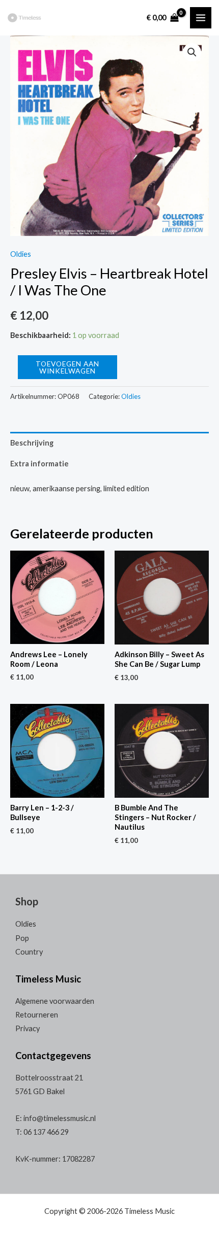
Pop (22, 938)
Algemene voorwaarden (54, 1001)
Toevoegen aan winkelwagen (67, 367)
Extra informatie (39, 463)
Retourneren (36, 1014)
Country (29, 951)
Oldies (20, 254)
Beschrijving (31, 442)
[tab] (109, 442)
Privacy (27, 1028)
